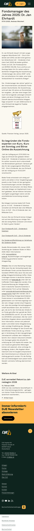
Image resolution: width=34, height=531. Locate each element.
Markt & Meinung (7, 474)
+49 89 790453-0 (10, 453)
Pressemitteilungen (8, 493)
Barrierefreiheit (7, 529)
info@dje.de (10, 457)
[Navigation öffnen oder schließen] (29, 4)
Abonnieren (8, 418)
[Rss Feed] (12, 501)
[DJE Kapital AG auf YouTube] (6, 501)
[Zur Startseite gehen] (7, 4)
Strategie (5, 471)
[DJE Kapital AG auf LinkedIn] (9, 501)
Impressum (5, 516)
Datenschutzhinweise (9, 525)
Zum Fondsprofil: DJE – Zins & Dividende (16, 236)
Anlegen (4, 465)
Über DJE (5, 477)
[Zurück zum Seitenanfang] (30, 431)
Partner (4, 468)
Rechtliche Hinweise (8, 521)
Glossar (4, 484)
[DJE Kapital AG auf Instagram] (3, 501)
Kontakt (4, 490)
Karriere (4, 487)
